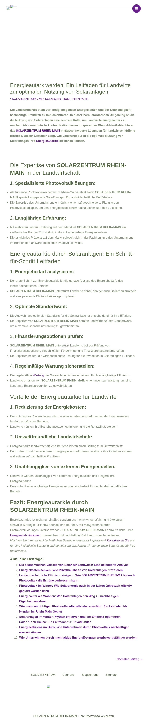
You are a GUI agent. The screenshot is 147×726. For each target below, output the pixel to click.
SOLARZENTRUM (24, 99)
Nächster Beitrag (130, 659)
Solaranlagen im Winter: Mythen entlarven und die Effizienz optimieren (69, 616)
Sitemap (111, 674)
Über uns (68, 674)
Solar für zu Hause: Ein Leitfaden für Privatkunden (55, 622)
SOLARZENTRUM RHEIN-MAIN (38, 130)
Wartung (38, 375)
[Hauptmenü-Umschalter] (136, 8)
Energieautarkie (47, 141)
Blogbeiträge (90, 674)
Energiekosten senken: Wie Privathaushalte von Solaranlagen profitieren (71, 570)
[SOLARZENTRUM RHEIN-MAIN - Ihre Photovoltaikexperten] (11, 8)
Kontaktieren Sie (118, 540)
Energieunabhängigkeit (25, 535)
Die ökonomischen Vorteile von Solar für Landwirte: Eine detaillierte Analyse (73, 565)
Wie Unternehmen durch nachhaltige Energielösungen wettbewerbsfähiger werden (77, 637)
